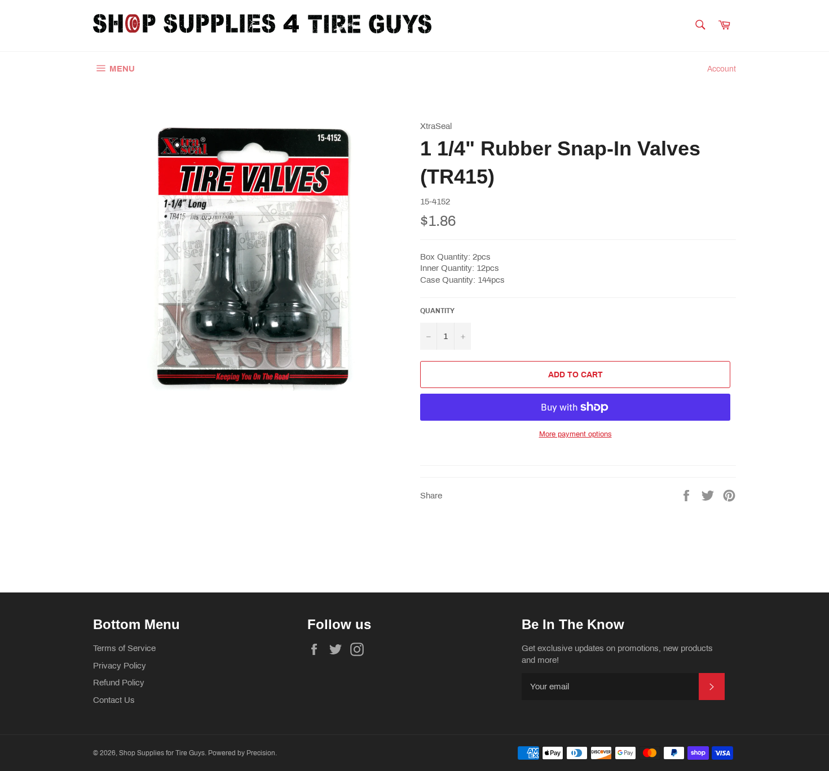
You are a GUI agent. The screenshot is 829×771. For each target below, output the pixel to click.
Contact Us (114, 700)
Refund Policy (118, 682)
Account (721, 69)
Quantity (437, 311)
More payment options (575, 434)
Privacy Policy (119, 665)
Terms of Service (124, 648)
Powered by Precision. (242, 753)
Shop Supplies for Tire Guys (162, 753)
